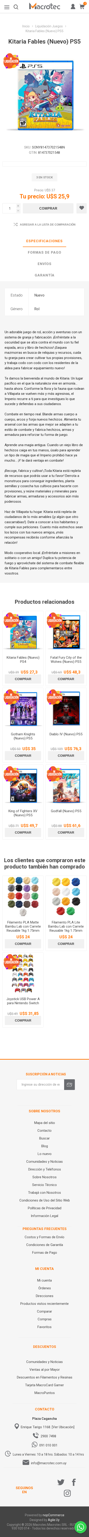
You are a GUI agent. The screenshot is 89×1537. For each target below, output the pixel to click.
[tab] (44, 241)
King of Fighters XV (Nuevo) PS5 (22, 813)
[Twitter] (61, 1482)
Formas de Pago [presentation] (44, 252)
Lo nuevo (45, 1154)
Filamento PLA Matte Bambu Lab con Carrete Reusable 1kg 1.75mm (23, 926)
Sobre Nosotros (44, 1177)
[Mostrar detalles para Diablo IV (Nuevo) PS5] (66, 708)
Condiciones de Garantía (44, 1245)
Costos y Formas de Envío (44, 1237)
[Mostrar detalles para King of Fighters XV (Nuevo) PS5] (23, 785)
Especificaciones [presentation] (44, 241)
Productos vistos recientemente (44, 1304)
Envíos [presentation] (45, 264)
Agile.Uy (54, 1520)
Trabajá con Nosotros (44, 1193)
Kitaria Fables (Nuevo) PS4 (23, 659)
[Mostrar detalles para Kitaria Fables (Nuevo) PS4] (23, 631)
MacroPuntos (44, 1393)
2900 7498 (48, 1436)
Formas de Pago (44, 1253)
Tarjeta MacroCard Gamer (44, 1385)
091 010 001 (48, 1445)
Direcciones (44, 1296)
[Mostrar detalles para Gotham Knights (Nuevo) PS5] (23, 708)
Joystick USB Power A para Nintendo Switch (23, 1001)
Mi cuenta (44, 1280)
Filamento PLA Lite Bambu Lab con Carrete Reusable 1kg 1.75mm (66, 926)
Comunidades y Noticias (44, 1162)
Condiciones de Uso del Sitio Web (44, 1200)
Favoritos (44, 1327)
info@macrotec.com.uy (48, 1463)
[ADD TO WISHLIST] (81, 208)
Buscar (44, 1138)
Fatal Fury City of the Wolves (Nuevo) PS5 (66, 659)
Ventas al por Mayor (44, 1370)
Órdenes (44, 1288)
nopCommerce (53, 1515)
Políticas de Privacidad (44, 1208)
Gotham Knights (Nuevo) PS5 (23, 736)
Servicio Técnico (44, 1185)
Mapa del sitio (44, 1123)
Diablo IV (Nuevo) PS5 (66, 734)
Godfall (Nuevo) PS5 (66, 811)
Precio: (39, 190)
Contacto (44, 1131)
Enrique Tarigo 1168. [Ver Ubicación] (47, 1427)
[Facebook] (74, 1482)
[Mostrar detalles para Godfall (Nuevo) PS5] (66, 785)
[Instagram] (67, 1493)
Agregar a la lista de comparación (48, 224)
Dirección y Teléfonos (44, 1169)
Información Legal (44, 1216)
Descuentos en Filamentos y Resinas (44, 1377)
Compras (45, 1319)
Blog (44, 1146)
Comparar (44, 1311)
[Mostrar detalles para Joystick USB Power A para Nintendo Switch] (23, 973)
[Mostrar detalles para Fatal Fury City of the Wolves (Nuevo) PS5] (66, 631)
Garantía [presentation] (45, 275)
